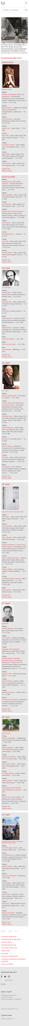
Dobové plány (6, 942)
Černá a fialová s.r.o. (7, 1019)
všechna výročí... (7, 171)
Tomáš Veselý (6, 883)
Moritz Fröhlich (7, 108)
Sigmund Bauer (7, 681)
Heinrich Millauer (7, 628)
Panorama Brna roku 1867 (10, 939)
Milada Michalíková (8, 692)
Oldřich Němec (7, 328)
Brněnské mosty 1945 (9, 948)
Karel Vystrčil (6, 223)
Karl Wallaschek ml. (8, 234)
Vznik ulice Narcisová (8, 344)
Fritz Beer (5, 457)
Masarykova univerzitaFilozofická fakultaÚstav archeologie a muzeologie (11, 997)
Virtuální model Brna (8, 937)
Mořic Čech (5, 903)
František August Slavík (9, 848)
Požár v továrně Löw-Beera (10, 558)
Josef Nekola (6, 154)
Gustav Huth (6, 128)
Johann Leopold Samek (9, 396)
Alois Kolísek (6, 467)
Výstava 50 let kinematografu (11, 797)
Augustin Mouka (7, 780)
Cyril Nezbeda (6, 204)
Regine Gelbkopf (7, 195)
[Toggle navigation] (26, 3)
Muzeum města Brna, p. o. (10, 1009)
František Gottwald (8, 145)
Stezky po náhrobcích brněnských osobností (13, 960)
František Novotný (8, 855)
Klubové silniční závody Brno (12, 211)
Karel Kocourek (7, 318)
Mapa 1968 (5, 951)
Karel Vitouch (6, 894)
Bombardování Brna (8, 945)
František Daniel (7, 416)
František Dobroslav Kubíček (11, 578)
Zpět (10, 931)
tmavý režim (8, 980)
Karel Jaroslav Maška (8, 738)
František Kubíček (7, 773)
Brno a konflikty (7, 964)
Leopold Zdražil (7, 866)
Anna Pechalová (7, 526)
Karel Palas (5, 311)
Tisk (15, 931)
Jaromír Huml (6, 292)
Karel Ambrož (6, 163)
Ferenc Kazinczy (7, 119)
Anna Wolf (5, 135)
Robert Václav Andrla (8, 764)
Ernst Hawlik (6, 638)
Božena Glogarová (7, 747)
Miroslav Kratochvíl (8, 913)
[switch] (2, 980)
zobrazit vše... (6, 169)
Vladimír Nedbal (7, 569)
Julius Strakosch (7, 446)
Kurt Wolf (5, 241)
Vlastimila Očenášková (9, 876)
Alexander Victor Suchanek (10, 649)
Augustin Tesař (7, 674)
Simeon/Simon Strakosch (10, 699)
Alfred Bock (5, 517)
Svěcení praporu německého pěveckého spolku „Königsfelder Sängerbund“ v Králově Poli (12, 660)
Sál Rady (4, 953)
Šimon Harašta (7, 537)
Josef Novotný (6, 590)
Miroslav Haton (7, 253)
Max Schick (5, 439)
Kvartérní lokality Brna (9, 956)
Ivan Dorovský (6, 349)
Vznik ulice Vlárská (8, 339)
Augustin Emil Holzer (9, 757)
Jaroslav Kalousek (7, 427)
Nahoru (3, 931)
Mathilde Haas (6, 302)
